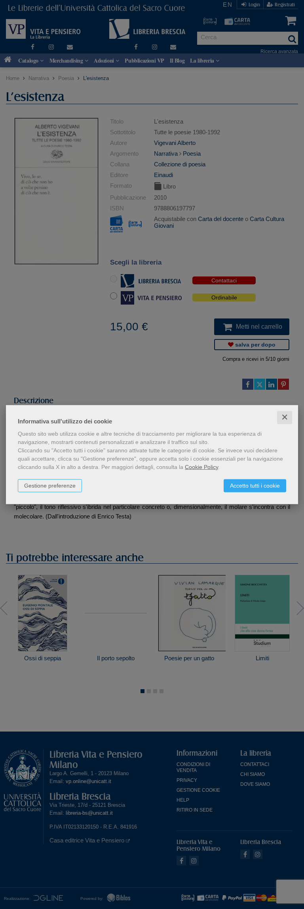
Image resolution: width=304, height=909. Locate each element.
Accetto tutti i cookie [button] (255, 485)
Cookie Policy (201, 467)
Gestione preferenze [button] (50, 485)
